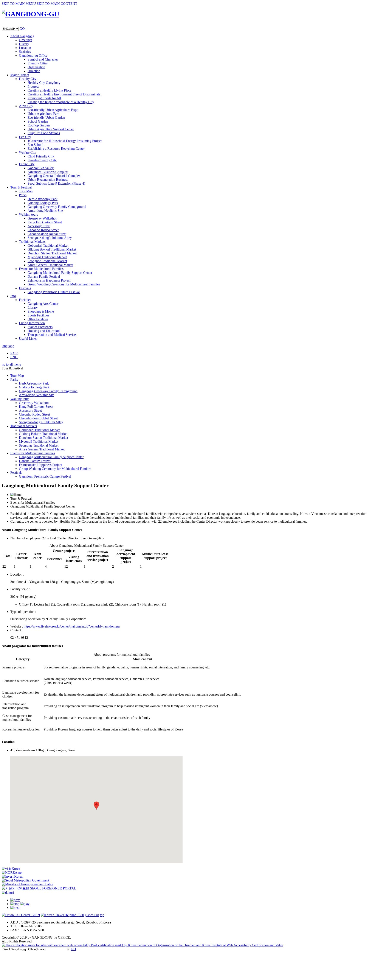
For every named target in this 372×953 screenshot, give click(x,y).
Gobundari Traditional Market (48, 245)
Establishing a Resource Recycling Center (56, 148)
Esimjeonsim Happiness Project (49, 280)
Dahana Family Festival (44, 276)
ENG (14, 357)
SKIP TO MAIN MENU (19, 3)
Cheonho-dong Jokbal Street (47, 234)
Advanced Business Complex (48, 172)
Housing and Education (44, 331)
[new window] (11, 868)
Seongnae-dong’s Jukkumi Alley (50, 238)
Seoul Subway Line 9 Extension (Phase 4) (56, 183)
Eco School (35, 144)
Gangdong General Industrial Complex (54, 176)
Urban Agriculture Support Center (51, 129)
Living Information (32, 323)
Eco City (25, 137)
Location (25, 48)
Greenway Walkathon (42, 218)
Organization (36, 67)
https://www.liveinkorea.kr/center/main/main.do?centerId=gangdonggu (72, 626)
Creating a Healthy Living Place (49, 90)
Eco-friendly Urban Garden (46, 117)
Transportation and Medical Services (52, 334)
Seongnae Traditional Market (47, 261)
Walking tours (28, 214)
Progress (33, 86)
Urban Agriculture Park (43, 113)
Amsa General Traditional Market (50, 265)
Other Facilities (38, 319)
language (8, 346)
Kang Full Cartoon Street (45, 222)
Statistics (25, 51)
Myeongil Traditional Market (47, 257)
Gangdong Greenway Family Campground (57, 207)
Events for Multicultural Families (41, 269)
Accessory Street (39, 226)
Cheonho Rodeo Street (43, 230)
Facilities (25, 300)
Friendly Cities (38, 63)
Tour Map (26, 191)
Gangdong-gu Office (33, 55)
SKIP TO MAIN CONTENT (57, 3)
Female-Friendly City (42, 160)
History (24, 44)
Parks (22, 195)
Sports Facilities (38, 315)
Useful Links (28, 338)
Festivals (25, 288)
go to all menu (11, 364)
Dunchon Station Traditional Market (52, 253)
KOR (14, 353)
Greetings (25, 40)
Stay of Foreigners (40, 327)
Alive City (26, 106)
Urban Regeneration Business (48, 179)
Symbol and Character (43, 59)
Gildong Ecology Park (43, 203)
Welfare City (27, 152)
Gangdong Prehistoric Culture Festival (54, 292)
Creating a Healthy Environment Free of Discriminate (64, 94)
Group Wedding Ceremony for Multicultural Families (64, 284)
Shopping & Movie (41, 311)
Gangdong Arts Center (43, 303)
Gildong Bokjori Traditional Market (52, 249)
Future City (26, 164)
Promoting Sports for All (44, 98)
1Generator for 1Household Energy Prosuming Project (65, 141)
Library (33, 307)
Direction (34, 71)
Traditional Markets (32, 241)
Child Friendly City (41, 156)
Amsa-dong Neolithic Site (45, 210)
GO (22, 28)
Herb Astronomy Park (42, 199)
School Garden (38, 121)
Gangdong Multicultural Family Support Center (60, 272)
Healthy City (27, 79)
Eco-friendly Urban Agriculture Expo (53, 110)
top (102, 915)
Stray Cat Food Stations (44, 133)
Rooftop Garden (39, 125)
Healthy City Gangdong (44, 82)
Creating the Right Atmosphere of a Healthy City (61, 102)
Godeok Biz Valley (41, 168)
